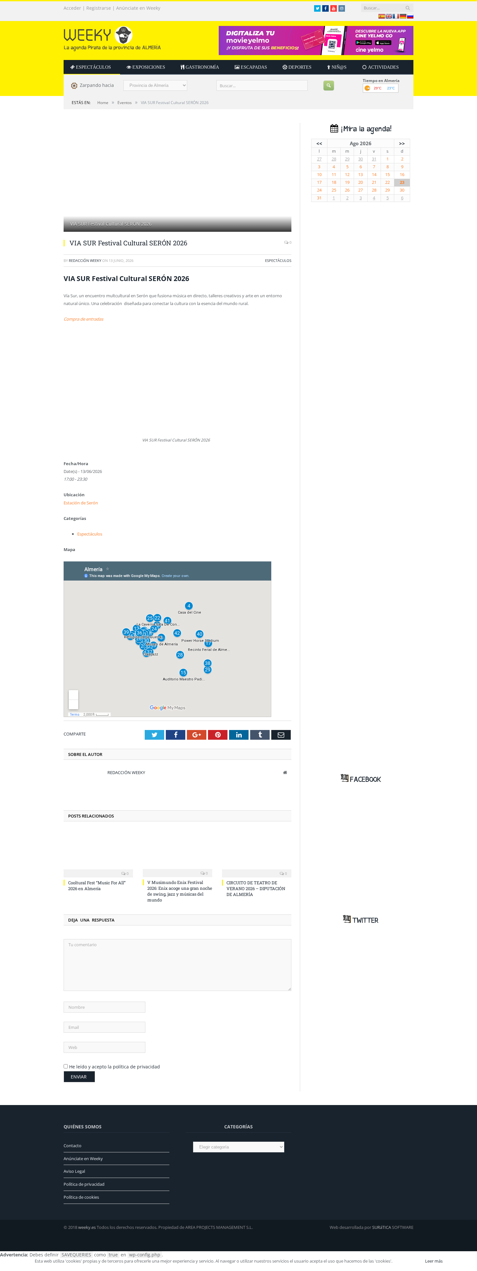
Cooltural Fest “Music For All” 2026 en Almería (97, 885)
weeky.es (87, 1227)
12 (347, 174)
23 (402, 182)
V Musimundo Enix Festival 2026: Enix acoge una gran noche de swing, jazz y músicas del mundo (179, 891)
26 (347, 190)
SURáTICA (381, 1227)
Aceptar (408, 1261)
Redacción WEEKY (85, 260)
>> (402, 143)
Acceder (72, 8)
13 (360, 174)
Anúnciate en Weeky (138, 8)
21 (374, 182)
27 (319, 159)
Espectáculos (278, 260)
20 (360, 182)
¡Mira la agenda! (364, 129)
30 (360, 159)
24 (319, 190)
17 (319, 182)
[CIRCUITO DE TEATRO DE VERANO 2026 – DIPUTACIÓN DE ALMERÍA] (256, 853)
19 (347, 182)
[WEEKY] (112, 37)
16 (402, 174)
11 (334, 174)
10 (319, 174)
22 (387, 182)
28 (334, 159)
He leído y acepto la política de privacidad (114, 1067)
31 (374, 159)
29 (347, 159)
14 (374, 174)
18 (334, 182)
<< (319, 143)
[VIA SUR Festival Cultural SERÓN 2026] (177, 178)
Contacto (72, 1145)
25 (334, 190)
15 (387, 174)
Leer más (434, 1261)
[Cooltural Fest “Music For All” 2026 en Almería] (98, 853)
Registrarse (98, 8)
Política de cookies (81, 1197)
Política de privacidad (84, 1184)
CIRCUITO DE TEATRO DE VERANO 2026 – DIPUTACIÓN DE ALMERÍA (255, 888)
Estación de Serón (81, 503)
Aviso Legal (74, 1171)
